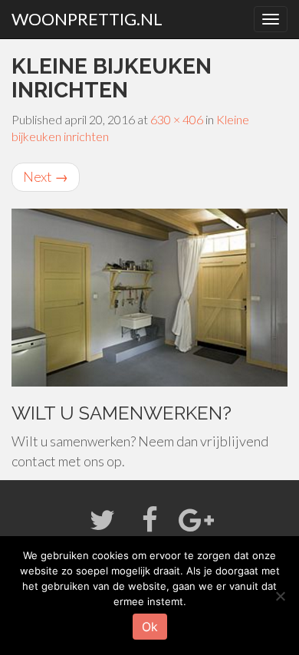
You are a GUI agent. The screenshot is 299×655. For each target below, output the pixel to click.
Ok (150, 626)
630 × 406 (176, 119)
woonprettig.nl (87, 18)
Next (45, 176)
